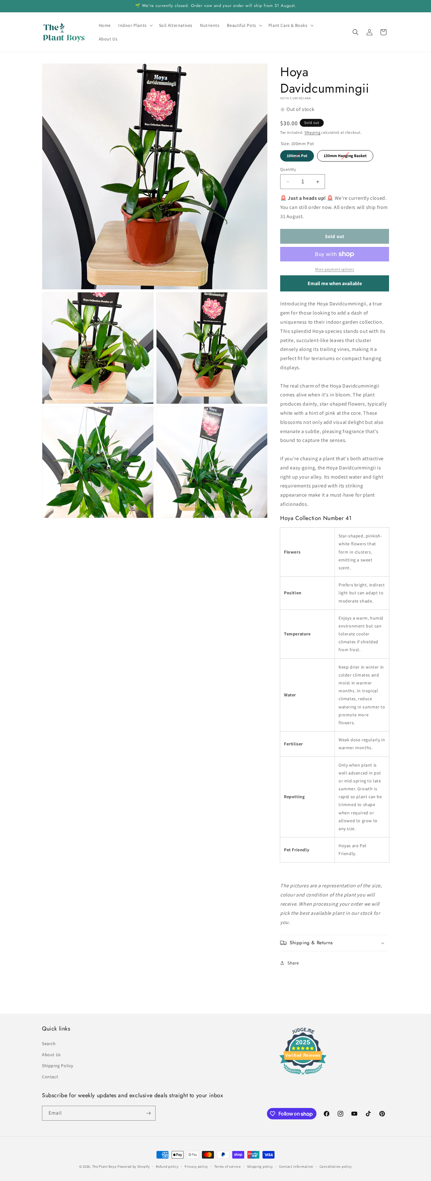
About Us (51, 1054)
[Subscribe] (148, 1113)
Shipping (312, 132)
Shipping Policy (57, 1065)
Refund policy (167, 1166)
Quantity (288, 169)
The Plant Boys (104, 1166)
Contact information (296, 1166)
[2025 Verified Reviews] (303, 1076)
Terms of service (227, 1166)
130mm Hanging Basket (345, 154)
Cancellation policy (336, 1166)
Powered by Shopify (133, 1166)
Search (49, 1043)
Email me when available (335, 283)
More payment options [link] (334, 269)
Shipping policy (260, 1166)
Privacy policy (196, 1166)
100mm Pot (297, 154)
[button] (135, 25)
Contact (50, 1077)
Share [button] (293, 963)
